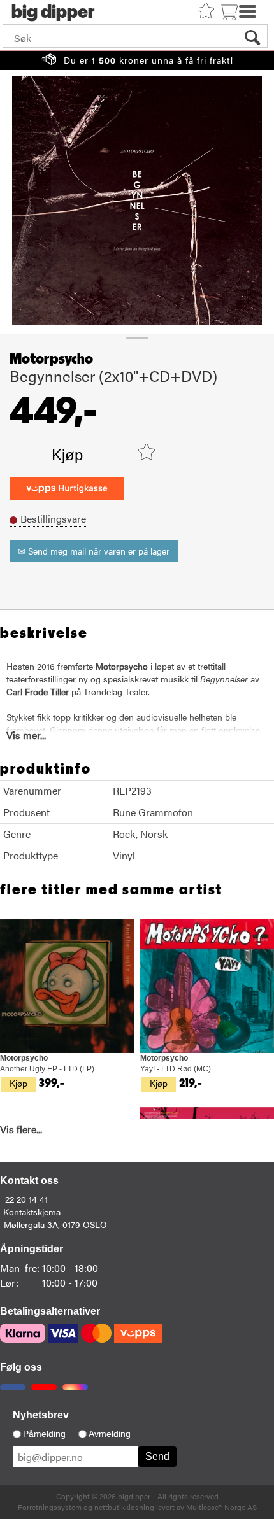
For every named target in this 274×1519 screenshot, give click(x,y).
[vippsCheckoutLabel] (67, 488)
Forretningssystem (50, 1507)
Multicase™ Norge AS (221, 1507)
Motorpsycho (51, 359)
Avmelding (110, 1434)
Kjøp (67, 454)
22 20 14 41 (26, 1198)
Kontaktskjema (32, 1211)
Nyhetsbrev (41, 1414)
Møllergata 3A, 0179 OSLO (55, 1224)
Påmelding (44, 1434)
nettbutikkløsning (124, 1507)
